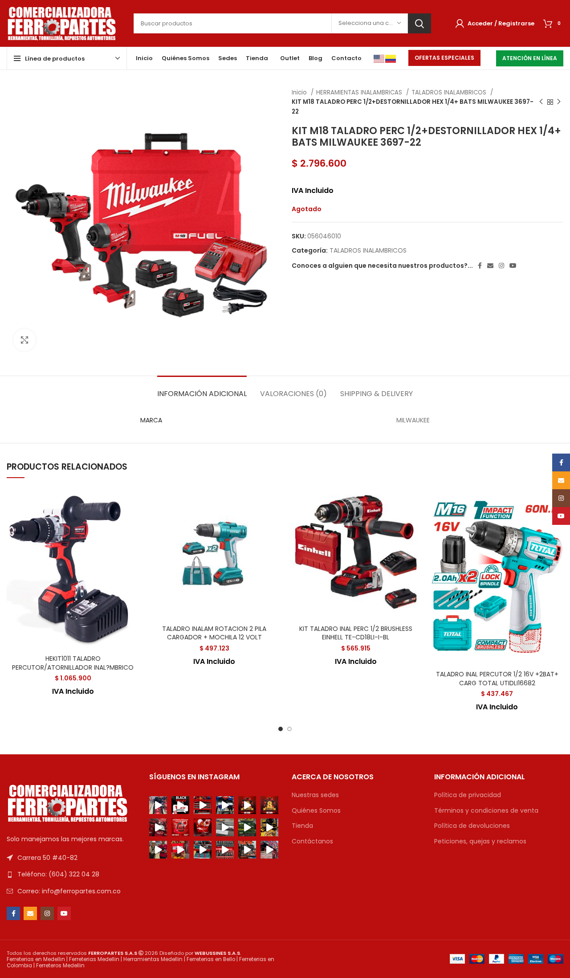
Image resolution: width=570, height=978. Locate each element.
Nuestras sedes (315, 795)
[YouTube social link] (513, 265)
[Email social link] (490, 265)
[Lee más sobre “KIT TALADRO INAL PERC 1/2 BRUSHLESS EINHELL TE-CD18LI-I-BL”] (415, 522)
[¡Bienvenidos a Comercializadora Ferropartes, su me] (269, 850)
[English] (379, 58)
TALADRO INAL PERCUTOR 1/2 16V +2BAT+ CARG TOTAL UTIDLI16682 (497, 678)
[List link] (71, 874)
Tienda (302, 826)
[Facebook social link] (479, 265)
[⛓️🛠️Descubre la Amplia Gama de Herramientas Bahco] (247, 850)
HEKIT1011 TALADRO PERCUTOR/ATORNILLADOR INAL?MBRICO (73, 663)
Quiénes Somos (316, 810)
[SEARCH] (419, 23)
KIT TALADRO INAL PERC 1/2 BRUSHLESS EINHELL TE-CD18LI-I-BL (355, 633)
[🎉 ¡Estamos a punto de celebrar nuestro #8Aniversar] (158, 827)
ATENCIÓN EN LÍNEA (529, 58)
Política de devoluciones (472, 826)
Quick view (133, 542)
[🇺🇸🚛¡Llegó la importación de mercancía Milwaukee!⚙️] (225, 827)
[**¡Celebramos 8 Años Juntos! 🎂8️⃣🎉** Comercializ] (269, 805)
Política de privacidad (467, 795)
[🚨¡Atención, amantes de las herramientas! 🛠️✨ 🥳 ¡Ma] (180, 805)
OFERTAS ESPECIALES (444, 57)
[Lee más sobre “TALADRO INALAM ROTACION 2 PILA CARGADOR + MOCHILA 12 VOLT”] (274, 522)
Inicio (300, 92)
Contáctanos (312, 841)
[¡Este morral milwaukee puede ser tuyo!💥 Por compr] (180, 827)
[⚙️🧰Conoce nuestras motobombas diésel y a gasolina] (225, 850)
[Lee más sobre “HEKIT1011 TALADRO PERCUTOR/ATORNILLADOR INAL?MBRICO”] (133, 522)
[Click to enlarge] (24, 340)
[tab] (202, 389)
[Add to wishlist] (133, 502)
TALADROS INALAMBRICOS (449, 92)
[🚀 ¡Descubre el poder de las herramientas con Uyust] (269, 827)
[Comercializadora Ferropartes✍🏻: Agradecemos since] (247, 805)
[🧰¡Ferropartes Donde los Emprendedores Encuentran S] (180, 850)
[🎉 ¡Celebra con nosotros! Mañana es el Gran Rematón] (158, 805)
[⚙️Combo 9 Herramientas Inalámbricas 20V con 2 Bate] (203, 850)
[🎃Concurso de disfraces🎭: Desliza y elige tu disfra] (203, 827)
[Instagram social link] (501, 265)
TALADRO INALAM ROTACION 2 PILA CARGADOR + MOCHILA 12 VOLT (214, 633)
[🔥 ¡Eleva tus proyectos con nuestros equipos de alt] (158, 850)
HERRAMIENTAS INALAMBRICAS (360, 92)
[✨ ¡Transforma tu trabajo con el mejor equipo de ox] (247, 827)
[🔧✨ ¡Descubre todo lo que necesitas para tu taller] (203, 805)
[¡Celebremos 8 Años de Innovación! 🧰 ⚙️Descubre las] (225, 805)
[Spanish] (391, 58)
